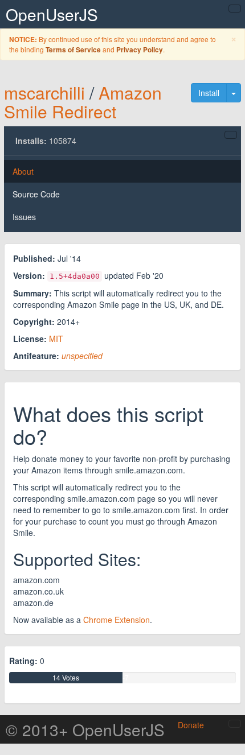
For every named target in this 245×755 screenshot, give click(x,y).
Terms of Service (73, 50)
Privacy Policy (139, 50)
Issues (24, 216)
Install (208, 92)
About (23, 171)
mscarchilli (44, 92)
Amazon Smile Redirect (83, 101)
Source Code (36, 194)
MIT (56, 338)
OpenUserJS (52, 14)
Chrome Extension (116, 619)
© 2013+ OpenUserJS (85, 729)
